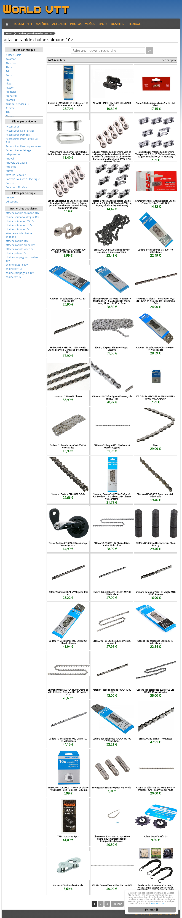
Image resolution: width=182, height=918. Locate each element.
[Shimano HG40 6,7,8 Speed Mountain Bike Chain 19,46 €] (155, 460)
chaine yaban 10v (16, 253)
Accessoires (13, 126)
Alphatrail (11, 95)
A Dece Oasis (13, 55)
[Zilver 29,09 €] (155, 411)
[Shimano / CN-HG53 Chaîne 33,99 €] (68, 362)
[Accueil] (7, 24)
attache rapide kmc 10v (19, 249)
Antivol (10, 158)
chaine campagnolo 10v (20, 273)
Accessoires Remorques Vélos (23, 146)
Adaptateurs (13, 154)
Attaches (11, 166)
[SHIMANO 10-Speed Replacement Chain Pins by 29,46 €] (155, 509)
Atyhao (10, 116)
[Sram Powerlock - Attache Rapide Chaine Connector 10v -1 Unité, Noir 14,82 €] (155, 167)
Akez (8, 83)
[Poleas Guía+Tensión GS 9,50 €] (155, 802)
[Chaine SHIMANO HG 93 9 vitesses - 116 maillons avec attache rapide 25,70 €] (68, 69)
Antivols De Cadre (16, 162)
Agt (8, 79)
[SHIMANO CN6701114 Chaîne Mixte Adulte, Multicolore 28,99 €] (112, 509)
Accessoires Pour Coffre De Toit (22, 140)
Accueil (8, 33)
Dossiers (117, 24)
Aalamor (11, 59)
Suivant (117, 904)
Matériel (42, 24)
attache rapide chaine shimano (19, 235)
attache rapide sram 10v (20, 245)
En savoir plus (158, 903)
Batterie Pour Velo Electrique (23, 179)
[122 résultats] (24, 52)
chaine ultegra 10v (17, 264)
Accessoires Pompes (18, 134)
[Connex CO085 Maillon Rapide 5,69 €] (68, 851)
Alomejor (11, 91)
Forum (19, 24)
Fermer (150, 909)
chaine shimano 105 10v (20, 221)
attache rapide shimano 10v (22, 213)
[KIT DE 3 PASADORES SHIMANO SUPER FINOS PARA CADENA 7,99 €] (155, 362)
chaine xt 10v (13, 277)
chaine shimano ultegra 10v (22, 217)
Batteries (11, 183)
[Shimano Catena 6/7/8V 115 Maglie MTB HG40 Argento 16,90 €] (155, 558)
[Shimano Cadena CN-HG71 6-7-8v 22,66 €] (68, 460)
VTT (29, 24)
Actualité (59, 24)
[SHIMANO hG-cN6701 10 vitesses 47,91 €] (155, 705)
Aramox (10, 100)
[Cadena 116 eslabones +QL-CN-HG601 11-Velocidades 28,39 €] (155, 313)
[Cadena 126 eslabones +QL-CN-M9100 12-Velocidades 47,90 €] (112, 558)
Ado (8, 71)
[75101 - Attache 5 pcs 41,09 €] (68, 802)
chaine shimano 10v (18, 229)
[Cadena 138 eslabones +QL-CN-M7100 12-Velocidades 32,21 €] (112, 705)
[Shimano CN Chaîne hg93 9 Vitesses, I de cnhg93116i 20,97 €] (112, 362)
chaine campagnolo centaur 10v (22, 259)
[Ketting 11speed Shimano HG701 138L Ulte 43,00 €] (112, 656)
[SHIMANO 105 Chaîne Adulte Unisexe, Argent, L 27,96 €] (112, 607)
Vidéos (90, 24)
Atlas (9, 112)
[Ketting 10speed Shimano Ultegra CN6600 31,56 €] (112, 313)
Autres (10, 170)
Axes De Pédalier (16, 175)
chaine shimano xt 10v (19, 225)
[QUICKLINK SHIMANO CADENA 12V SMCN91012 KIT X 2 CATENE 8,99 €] (68, 216)
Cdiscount (12, 201)
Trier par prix (168, 60)
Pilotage (134, 24)
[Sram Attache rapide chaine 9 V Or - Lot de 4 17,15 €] (155, 69)
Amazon (10, 197)
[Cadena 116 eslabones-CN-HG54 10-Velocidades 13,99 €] (68, 411)
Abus (9, 67)
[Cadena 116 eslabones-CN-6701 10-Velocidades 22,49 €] (155, 216)
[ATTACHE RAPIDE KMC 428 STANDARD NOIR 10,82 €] (112, 69)
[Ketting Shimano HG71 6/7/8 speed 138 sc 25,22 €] (68, 558)
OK (149, 50)
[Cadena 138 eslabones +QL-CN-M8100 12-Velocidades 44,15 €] (68, 705)
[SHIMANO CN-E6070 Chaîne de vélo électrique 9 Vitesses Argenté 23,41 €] (112, 216)
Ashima (10, 108)
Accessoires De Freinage (20, 130)
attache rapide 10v (17, 241)
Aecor (9, 75)
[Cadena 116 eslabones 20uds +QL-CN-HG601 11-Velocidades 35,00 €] (155, 656)
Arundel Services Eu (18, 104)
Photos (76, 24)
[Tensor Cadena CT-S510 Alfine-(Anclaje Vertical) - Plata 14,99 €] (68, 509)
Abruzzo (10, 63)
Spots (103, 24)
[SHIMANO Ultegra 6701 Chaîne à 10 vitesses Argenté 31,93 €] (112, 411)
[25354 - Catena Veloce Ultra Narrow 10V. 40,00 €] (112, 851)
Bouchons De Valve (17, 187)
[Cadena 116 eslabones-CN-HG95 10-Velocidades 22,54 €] (155, 607)
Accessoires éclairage (18, 150)
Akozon (10, 87)
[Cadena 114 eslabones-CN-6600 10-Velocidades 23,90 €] (68, 264)
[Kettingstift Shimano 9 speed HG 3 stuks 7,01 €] (112, 753)
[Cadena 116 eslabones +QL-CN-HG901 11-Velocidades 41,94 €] (68, 607)
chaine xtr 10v (14, 268)
